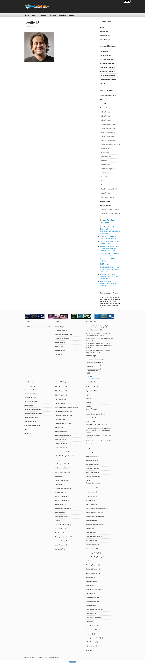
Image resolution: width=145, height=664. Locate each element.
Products (43, 15)
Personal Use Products (108, 124)
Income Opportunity (61, 452)
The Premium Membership (94, 387)
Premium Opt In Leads (62, 338)
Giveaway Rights (106, 148)
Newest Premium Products (97, 424)
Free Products (105, 165)
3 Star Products (106, 112)
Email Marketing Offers (62, 435)
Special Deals (59, 346)
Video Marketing (60, 541)
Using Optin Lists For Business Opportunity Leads (109, 255)
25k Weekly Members (107, 63)
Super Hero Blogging (31, 390)
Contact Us (58, 354)
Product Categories (106, 108)
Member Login (59, 327)
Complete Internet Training (110, 209)
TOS (70, 662)
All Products (104, 100)
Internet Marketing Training (63, 456)
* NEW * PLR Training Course (110, 213)
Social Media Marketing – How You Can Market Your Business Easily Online (109, 269)
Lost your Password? (94, 379)
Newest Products (105, 104)
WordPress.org (105, 39)
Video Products (106, 193)
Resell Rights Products (108, 128)
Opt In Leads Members (107, 76)
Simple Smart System (32, 394)
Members (53, 15)
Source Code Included (108, 140)
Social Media (105, 177)
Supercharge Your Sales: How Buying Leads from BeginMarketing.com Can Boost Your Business (110, 230)
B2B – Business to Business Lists (65, 407)
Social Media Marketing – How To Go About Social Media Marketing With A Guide (109, 248)
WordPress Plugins (107, 197)
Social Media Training (61, 516)
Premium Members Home (108, 96)
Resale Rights (59, 504)
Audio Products (106, 156)
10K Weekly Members (107, 59)
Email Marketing (60, 431)
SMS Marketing (104, 264)
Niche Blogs (105, 173)
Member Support (105, 201)
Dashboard (89, 399)
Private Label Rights (108, 136)
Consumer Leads (60, 419)
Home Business (60, 448)
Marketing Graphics (107, 169)
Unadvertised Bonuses (92, 422)
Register (90, 377)
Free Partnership (60, 350)
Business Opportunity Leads (63, 335)
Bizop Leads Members (107, 71)
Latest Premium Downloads (107, 221)
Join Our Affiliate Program (32, 425)
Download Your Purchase (32, 387)
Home (27, 15)
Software (104, 181)
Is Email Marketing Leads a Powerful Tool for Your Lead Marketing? (108, 283)
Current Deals (28, 405)
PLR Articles (105, 152)
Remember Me (93, 371)
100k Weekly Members (107, 67)
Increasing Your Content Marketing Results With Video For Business (109, 276)
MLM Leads (58, 476)
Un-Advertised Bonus (30, 402)
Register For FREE (91, 391)
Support (72, 15)
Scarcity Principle (30, 398)
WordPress (58, 549)
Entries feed (104, 31)
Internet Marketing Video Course (95, 414)
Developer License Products (110, 144)
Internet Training (105, 205)
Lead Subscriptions (61, 331)
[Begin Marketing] (36, 8)
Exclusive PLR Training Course (95, 418)
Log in (102, 27)
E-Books (104, 161)
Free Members (104, 51)
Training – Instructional (109, 189)
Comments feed (105, 35)
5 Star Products (106, 120)
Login (87, 395)
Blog (25, 429)
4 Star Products (106, 116)
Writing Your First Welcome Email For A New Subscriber (108, 237)
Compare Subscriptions (108, 80)
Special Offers (59, 529)
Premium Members (106, 55)
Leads (34, 15)
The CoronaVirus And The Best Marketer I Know (109, 242)
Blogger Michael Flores (62, 411)
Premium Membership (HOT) (33, 409)
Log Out (88, 406)
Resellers (62, 15)
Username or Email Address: (96, 363)
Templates (104, 185)
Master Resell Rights (108, 132)
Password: (90, 367)
